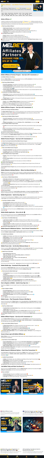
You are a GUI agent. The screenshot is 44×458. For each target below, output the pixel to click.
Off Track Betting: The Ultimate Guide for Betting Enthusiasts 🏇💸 (31, 450)
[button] (8, 1)
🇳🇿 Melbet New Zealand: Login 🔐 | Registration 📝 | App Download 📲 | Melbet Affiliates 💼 (33, 412)
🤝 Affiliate (35, 457)
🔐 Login (8, 457)
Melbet (29, 21)
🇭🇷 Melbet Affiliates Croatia (7, 411)
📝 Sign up (17, 457)
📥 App (26, 457)
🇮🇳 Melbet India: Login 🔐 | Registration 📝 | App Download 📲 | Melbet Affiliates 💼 (10, 450)
